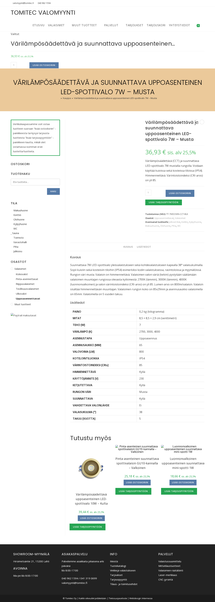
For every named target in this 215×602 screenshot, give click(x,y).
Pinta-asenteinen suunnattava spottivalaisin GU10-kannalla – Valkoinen (137, 463)
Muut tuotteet (22, 304)
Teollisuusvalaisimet (27, 288)
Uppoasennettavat (164, 218)
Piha (174, 225)
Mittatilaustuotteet (169, 566)
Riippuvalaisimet (25, 284)
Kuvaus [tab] (128, 246)
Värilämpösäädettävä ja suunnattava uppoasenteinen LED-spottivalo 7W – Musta (115, 98)
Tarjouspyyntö (118, 579)
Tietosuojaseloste (118, 598)
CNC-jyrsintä (165, 579)
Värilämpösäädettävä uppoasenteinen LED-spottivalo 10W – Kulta (91, 498)
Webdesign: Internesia (140, 598)
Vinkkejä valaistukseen (123, 570)
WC (179, 225)
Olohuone (165, 225)
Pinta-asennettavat (27, 279)
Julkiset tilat (174, 221)
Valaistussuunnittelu (169, 561)
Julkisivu (17, 251)
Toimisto (18, 237)
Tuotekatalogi (118, 566)
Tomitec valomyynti (43, 12)
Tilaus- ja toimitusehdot (123, 584)
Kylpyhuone (195, 221)
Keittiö (184, 221)
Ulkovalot (21, 293)
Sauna (15, 233)
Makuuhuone (152, 225)
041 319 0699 (88, 578)
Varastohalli (20, 242)
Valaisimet (180, 218)
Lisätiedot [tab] (144, 246)
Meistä (114, 561)
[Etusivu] (59, 98)
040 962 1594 (44, 3)
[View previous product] (196, 122)
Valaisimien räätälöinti (170, 570)
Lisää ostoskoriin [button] (91, 518)
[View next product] (202, 122)
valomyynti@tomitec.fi (23, 3)
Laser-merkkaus (167, 575)
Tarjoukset (116, 575)
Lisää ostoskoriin (44, 65)
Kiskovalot (22, 274)
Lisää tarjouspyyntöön (163, 202)
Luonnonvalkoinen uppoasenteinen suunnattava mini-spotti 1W (183, 463)
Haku (53, 191)
